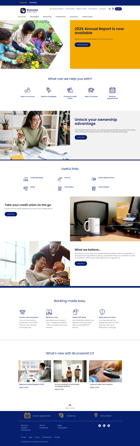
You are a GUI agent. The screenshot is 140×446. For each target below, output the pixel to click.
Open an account (27, 96)
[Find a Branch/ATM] (113, 9)
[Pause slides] (6, 25)
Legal (30, 437)
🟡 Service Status (56, 9)
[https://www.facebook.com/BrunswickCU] (99, 425)
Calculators (92, 9)
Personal (23, 2)
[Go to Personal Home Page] (31, 10)
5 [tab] (17, 63)
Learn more (81, 137)
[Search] (109, 9)
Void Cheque (104, 187)
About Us (24, 425)
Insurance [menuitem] (74, 17)
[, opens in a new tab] (27, 90)
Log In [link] (118, 9)
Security (23, 437)
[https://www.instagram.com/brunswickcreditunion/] (108, 425)
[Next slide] (6, 47)
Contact (102, 9)
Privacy (37, 437)
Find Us (67, 178)
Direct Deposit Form (106, 178)
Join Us (42, 425)
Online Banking (36, 178)
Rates (32, 187)
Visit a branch (106, 416)
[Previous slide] (6, 41)
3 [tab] (14, 63)
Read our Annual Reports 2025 (31, 384)
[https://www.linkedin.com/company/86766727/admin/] (104, 425)
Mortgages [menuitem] (34, 17)
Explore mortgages (48, 96)
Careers (24, 428)
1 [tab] (11, 63)
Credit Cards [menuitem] (87, 17)
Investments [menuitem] (60, 17)
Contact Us (43, 428)
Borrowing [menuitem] (47, 17)
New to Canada (91, 96)
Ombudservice (47, 437)
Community (70, 9)
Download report (81, 44)
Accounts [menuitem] (22, 17)
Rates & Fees (81, 9)
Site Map (57, 437)
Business (33, 2)
